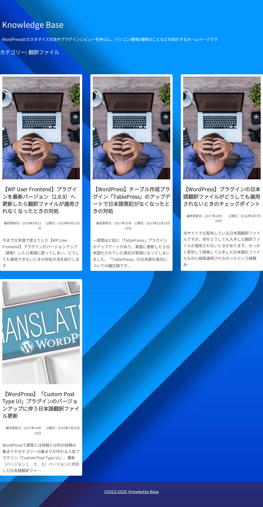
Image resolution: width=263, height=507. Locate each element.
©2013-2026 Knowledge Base (131, 491)
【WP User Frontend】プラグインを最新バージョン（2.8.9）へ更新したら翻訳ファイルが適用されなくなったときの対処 (40, 200)
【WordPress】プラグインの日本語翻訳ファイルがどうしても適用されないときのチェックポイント (221, 196)
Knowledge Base (32, 24)
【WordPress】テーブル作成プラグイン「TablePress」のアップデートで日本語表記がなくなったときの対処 (131, 200)
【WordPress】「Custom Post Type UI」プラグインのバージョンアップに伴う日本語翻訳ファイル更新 (40, 404)
